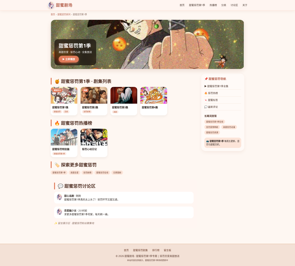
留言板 (167, 250)
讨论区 (234, 5)
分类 (223, 5)
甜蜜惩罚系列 (63, 14)
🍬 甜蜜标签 (211, 100)
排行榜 (155, 250)
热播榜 (213, 5)
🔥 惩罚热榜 (211, 93)
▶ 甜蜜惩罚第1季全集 (216, 86)
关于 (244, 5)
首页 (182, 5)
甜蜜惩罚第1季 (197, 5)
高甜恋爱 (75, 172)
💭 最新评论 (211, 107)
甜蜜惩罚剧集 (140, 250)
